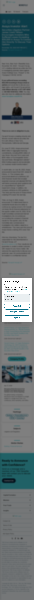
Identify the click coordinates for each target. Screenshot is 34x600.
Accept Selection (17, 312)
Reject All (17, 318)
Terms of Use (15, 291)
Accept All (17, 306)
